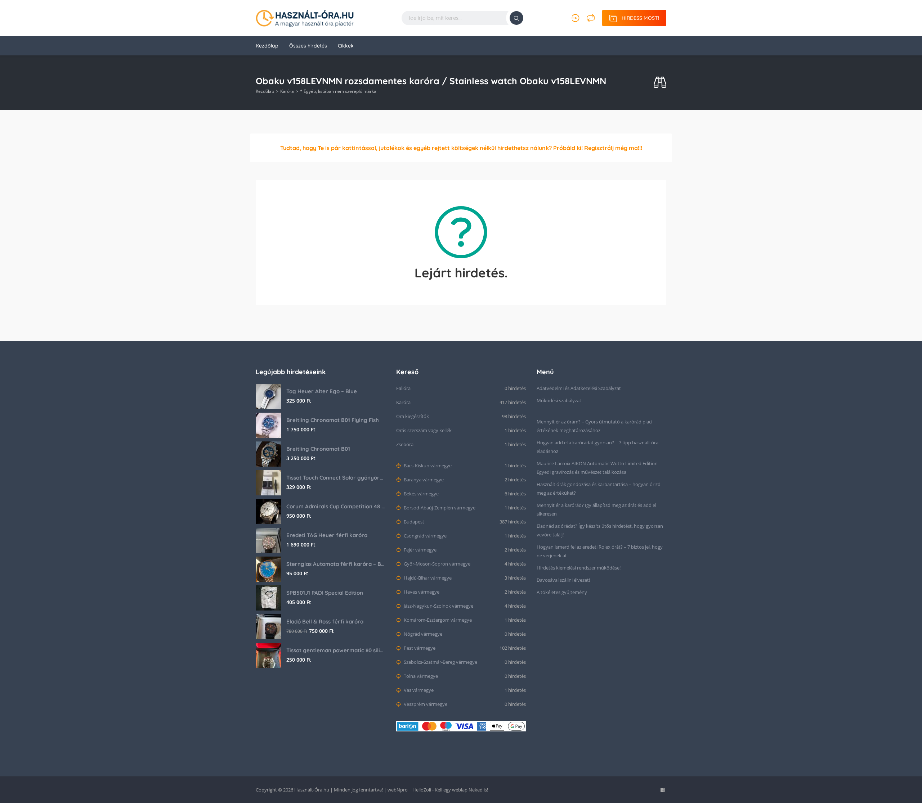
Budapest (413, 521)
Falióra (403, 388)
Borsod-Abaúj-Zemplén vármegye (439, 507)
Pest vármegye (419, 648)
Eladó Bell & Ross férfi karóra (324, 621)
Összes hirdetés (308, 45)
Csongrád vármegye (425, 535)
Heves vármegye (421, 592)
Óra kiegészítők (412, 416)
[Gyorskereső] (660, 82)
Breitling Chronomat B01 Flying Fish (332, 420)
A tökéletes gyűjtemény (562, 592)
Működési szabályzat (559, 400)
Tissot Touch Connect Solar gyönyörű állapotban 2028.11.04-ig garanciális (335, 477)
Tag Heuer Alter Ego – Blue (321, 391)
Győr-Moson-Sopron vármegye (436, 564)
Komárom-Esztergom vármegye (437, 620)
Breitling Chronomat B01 (318, 448)
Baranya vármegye (423, 479)
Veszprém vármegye (425, 704)
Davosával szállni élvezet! (563, 580)
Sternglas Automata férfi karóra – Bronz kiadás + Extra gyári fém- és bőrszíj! (335, 564)
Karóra (287, 91)
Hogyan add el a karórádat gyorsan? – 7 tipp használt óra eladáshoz (597, 446)
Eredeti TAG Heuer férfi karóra (326, 535)
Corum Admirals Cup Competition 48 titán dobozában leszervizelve (335, 506)
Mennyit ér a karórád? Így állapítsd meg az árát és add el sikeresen (596, 509)
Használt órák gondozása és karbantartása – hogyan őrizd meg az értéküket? (599, 488)
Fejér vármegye (420, 549)
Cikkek (346, 45)
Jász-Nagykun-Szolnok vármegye (438, 606)
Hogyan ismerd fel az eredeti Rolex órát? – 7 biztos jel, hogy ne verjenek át (600, 551)
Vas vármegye (418, 690)
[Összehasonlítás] (591, 18)
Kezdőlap (267, 45)
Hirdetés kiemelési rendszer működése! (579, 567)
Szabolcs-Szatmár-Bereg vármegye (440, 662)
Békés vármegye (421, 493)
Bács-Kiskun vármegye (427, 465)
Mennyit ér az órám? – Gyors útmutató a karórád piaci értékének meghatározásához (594, 426)
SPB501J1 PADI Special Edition (324, 592)
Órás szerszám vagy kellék (424, 430)
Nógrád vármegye (422, 634)
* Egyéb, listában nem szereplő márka (338, 91)
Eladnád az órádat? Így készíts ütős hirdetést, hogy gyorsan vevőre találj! (600, 530)
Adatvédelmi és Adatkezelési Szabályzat (579, 388)
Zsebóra (404, 444)
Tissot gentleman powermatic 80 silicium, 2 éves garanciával (335, 650)
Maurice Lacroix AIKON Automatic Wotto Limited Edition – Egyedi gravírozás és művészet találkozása (599, 467)
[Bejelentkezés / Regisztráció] (574, 18)
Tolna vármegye (420, 676)
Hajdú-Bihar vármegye (427, 578)
